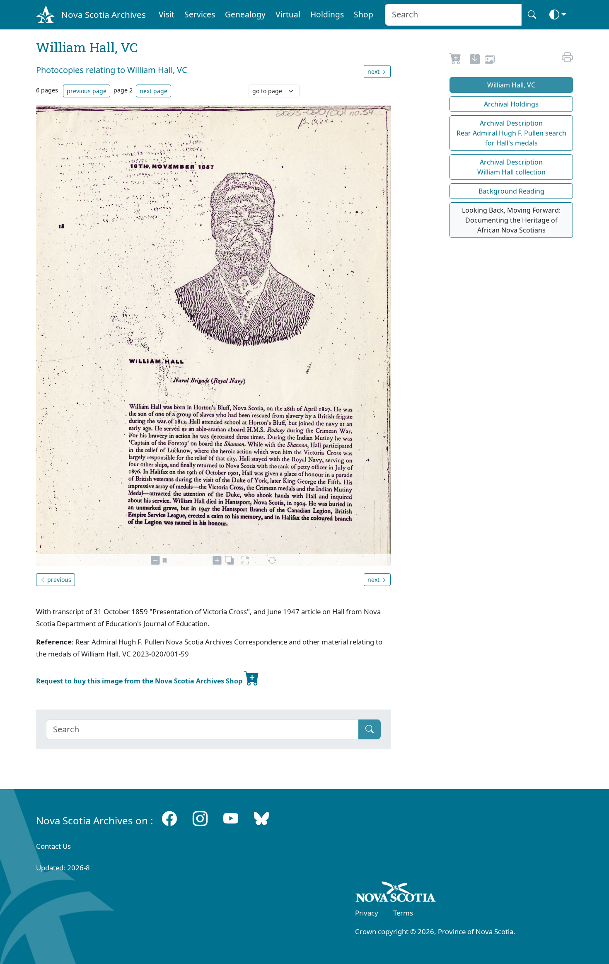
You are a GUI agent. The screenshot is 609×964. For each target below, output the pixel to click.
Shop (363, 14)
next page (153, 91)
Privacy (366, 913)
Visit (166, 14)
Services (199, 14)
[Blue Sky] (261, 819)
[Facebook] (169, 819)
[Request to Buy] (456, 60)
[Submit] (369, 729)
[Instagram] (200, 819)
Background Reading (511, 191)
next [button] (374, 71)
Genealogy (245, 14)
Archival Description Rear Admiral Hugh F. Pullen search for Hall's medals (511, 133)
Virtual (288, 14)
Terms (403, 913)
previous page (86, 91)
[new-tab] (475, 60)
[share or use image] (490, 60)
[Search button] (532, 15)
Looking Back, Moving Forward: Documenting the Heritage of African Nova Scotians (511, 220)
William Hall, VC (511, 85)
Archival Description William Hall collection (511, 167)
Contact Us (53, 846)
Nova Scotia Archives (103, 14)
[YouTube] (231, 819)
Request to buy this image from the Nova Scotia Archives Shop (140, 680)
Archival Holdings (511, 104)
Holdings (327, 14)
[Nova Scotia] (396, 893)
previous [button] (58, 580)
